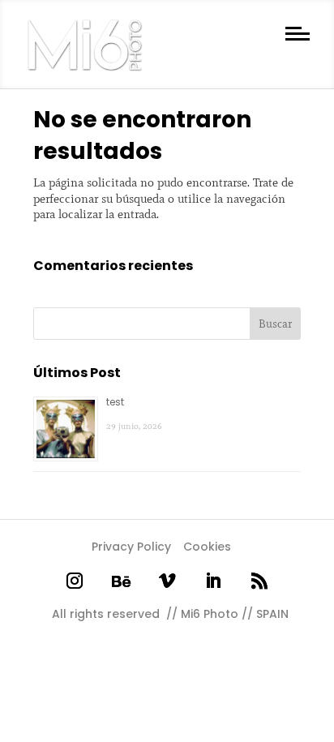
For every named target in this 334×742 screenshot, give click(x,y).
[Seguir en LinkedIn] (213, 581)
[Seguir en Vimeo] (167, 581)
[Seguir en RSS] (259, 581)
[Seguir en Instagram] (74, 581)
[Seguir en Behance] (120, 581)
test (115, 402)
